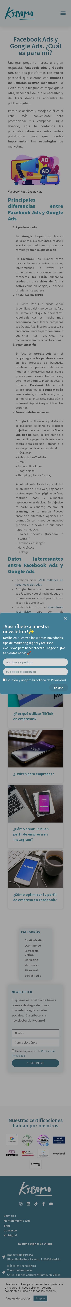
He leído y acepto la (36, 680)
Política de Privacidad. (51, 680)
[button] (65, 618)
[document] (35, 653)
